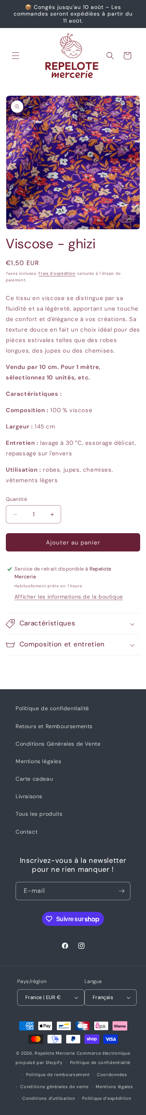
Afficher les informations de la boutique (68, 596)
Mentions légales (39, 761)
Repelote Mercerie (55, 1053)
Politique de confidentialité (52, 708)
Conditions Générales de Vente (58, 743)
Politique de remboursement (58, 1074)
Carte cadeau (34, 778)
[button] (15, 55)
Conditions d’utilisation (48, 1098)
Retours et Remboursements (54, 726)
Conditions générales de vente (54, 1086)
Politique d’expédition (106, 1098)
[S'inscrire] (121, 891)
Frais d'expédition (57, 273)
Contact (26, 831)
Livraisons (29, 796)
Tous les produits (39, 813)
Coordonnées (112, 1074)
